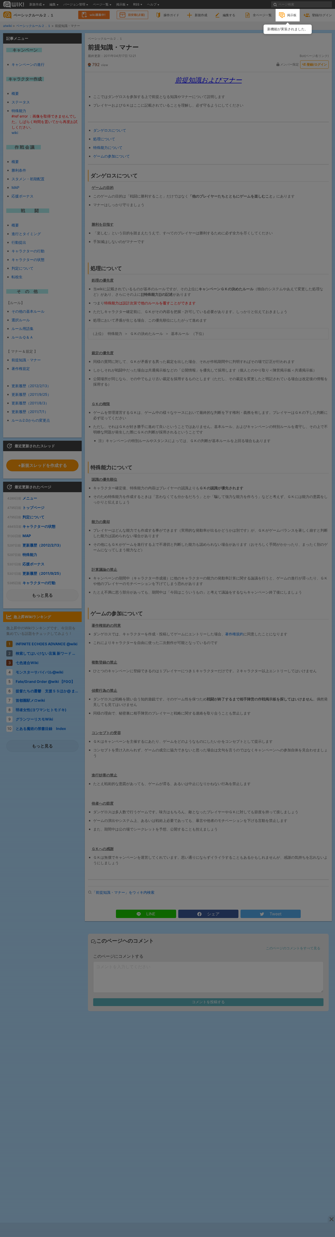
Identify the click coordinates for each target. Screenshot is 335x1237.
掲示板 (292, 15)
